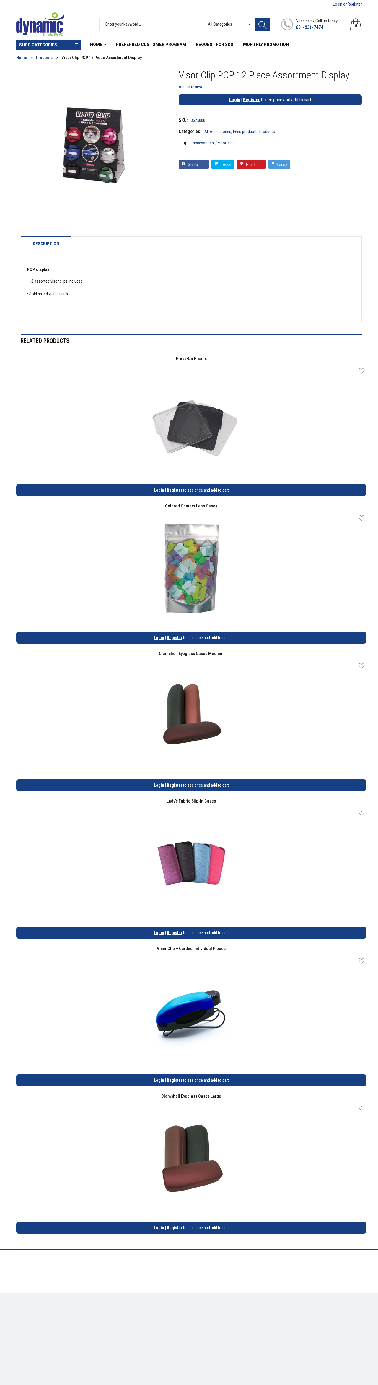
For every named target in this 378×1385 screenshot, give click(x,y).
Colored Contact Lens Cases (191, 506)
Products (267, 131)
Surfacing (25, 1332)
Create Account (207, 1314)
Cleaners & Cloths (32, 1314)
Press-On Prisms (191, 358)
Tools (21, 1323)
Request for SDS (119, 1332)
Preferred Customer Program (131, 1340)
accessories (205, 142)
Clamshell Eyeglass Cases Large (191, 1096)
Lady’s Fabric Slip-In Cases (191, 801)
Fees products (245, 131)
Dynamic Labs (204, 1352)
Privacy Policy (118, 1323)
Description (46, 244)
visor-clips (227, 142)
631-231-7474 (309, 27)
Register (355, 4)
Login (337, 4)
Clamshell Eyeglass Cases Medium (191, 653)
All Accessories (217, 131)
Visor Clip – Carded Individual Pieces (191, 948)
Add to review (190, 86)
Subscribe (348, 1316)
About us (113, 1314)
